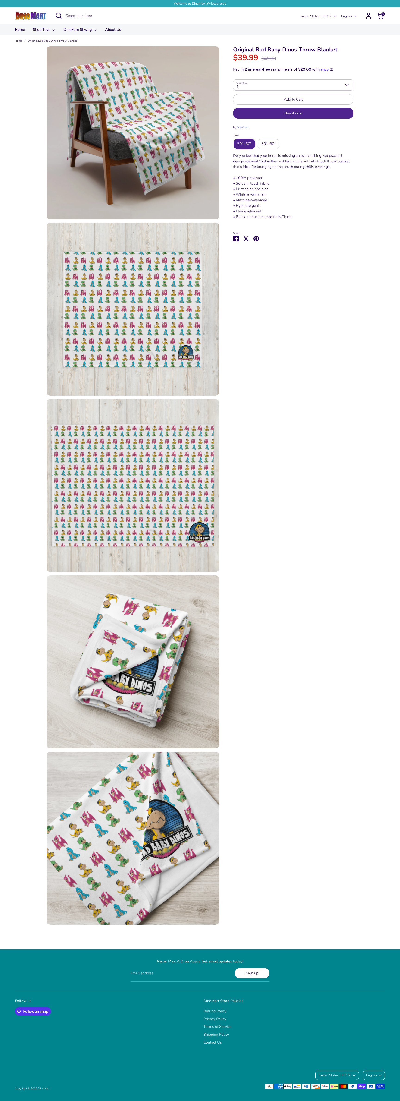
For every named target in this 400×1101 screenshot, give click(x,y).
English (346, 16)
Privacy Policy (214, 1019)
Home (20, 29)
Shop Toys (42, 29)
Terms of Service (217, 1026)
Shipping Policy (216, 1034)
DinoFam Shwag (78, 29)
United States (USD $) (316, 16)
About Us (113, 29)
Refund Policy (214, 1011)
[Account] (368, 15)
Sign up (252, 973)
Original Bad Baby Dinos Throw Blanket (52, 41)
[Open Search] (58, 15)
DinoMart (242, 127)
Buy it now (293, 113)
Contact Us (212, 1042)
